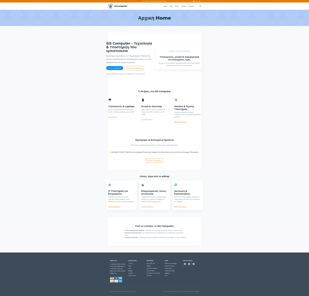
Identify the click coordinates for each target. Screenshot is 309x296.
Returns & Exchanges (171, 263)
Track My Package (170, 270)
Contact (183, 6)
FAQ (166, 275)
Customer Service (170, 266)
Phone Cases (132, 275)
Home (165, 6)
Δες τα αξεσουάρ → (147, 119)
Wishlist (149, 266)
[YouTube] (193, 264)
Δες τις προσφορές (114, 68)
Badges (130, 270)
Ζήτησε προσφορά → (114, 207)
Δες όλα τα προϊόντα (154, 161)
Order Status (168, 268)
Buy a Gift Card (151, 263)
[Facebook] (194, 1)
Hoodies (130, 273)
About (177, 6)
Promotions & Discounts (153, 273)
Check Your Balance (152, 268)
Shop (171, 6)
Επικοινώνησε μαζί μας (134, 68)
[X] (197, 1)
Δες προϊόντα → (113, 117)
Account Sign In (151, 270)
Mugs (129, 266)
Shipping (167, 273)
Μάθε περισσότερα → (180, 122)
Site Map (149, 275)
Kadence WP (133, 291)
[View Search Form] (199, 6)
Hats (129, 268)
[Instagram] (199, 1)
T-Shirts (130, 263)
